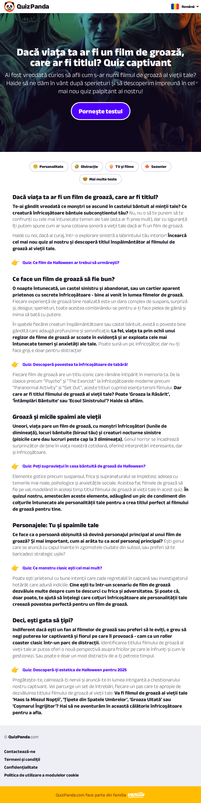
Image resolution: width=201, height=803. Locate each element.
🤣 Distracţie (86, 166)
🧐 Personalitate (48, 166)
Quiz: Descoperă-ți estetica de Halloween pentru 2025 (75, 669)
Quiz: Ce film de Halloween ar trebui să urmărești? (71, 262)
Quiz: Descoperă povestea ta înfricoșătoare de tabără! (75, 364)
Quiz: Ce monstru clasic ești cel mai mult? (62, 567)
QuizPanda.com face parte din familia (91, 795)
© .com (21, 736)
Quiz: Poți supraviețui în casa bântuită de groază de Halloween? (84, 466)
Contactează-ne (19, 751)
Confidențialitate (21, 767)
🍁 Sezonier (155, 166)
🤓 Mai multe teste (100, 179)
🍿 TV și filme (121, 166)
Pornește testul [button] (100, 111)
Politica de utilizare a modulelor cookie (41, 775)
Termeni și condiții (22, 759)
